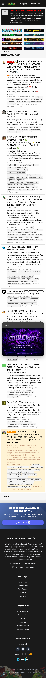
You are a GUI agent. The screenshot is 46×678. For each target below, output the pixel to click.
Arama (23, 622)
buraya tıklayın (16, 22)
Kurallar (23, 593)
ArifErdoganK (11, 465)
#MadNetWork (12, 390)
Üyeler (23, 618)
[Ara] (43, 4)
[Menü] (3, 3)
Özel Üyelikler (23, 589)
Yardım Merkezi (23, 611)
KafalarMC (11, 322)
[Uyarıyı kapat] (43, 11)
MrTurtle (10, 127)
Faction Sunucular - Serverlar (22, 489)
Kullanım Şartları (23, 629)
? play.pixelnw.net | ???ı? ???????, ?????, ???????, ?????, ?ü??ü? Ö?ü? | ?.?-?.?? (25, 292)
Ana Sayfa (23, 582)
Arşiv (38, 132)
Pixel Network (12, 296)
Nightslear (10, 227)
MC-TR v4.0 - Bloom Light (24, 567)
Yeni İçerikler (23, 615)
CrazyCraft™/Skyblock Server (20, 402)
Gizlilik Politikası (23, 625)
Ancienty (10, 163)
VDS (30, 654)
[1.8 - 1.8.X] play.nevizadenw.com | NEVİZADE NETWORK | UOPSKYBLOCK (23, 248)
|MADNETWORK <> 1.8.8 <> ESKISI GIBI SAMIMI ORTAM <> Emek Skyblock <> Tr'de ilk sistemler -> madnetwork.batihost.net (23, 368)
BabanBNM (11, 420)
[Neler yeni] (39, 4)
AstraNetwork (12, 269)
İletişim (23, 596)
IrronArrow (11, 97)
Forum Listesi (23, 586)
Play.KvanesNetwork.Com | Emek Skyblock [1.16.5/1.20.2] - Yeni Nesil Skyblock (22, 114)
